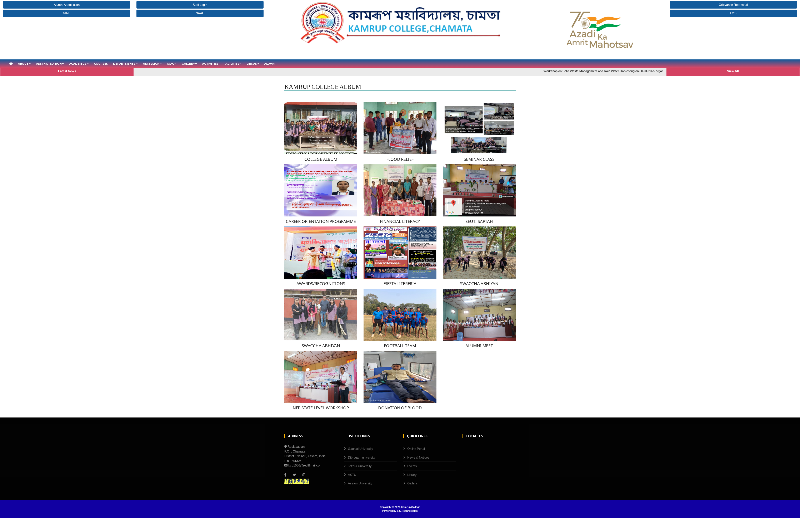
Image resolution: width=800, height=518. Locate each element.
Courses (101, 63)
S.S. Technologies (407, 510)
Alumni (269, 63)
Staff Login (200, 4)
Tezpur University (360, 466)
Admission (151, 63)
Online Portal (416, 448)
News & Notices (418, 457)
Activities (210, 63)
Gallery (188, 63)
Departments (124, 63)
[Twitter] (294, 475)
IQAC (170, 63)
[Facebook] (285, 475)
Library (253, 63)
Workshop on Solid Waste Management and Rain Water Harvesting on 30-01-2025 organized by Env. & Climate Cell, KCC (600, 71)
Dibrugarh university (361, 457)
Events (412, 466)
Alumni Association (67, 4)
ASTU (352, 475)
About (23, 63)
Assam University (360, 483)
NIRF (66, 13)
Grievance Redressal (733, 4)
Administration (49, 63)
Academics (77, 63)
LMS (733, 13)
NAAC (200, 13)
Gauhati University (360, 448)
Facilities (231, 63)
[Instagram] (304, 475)
